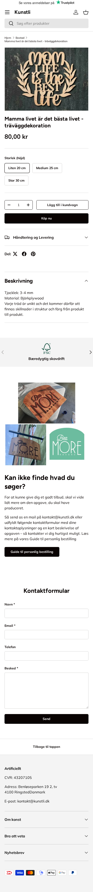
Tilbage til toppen (46, 747)
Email (9, 626)
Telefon (10, 647)
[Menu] (7, 12)
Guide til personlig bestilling (32, 552)
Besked (10, 668)
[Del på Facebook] (24, 253)
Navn (9, 604)
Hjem (8, 37)
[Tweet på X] (15, 253)
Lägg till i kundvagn (62, 205)
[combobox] (46, 23)
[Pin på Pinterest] (33, 253)
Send (46, 719)
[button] (86, 12)
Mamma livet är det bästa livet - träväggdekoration (36, 41)
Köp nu (46, 218)
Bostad (20, 37)
